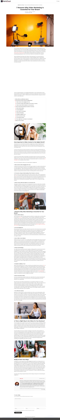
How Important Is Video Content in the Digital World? (24, 100)
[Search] (57, 1)
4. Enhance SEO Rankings (20, 112)
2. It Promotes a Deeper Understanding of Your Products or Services (27, 103)
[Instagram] (43, 389)
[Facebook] (41, 389)
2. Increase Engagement (20, 109)
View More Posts (41, 378)
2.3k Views (33, 11)
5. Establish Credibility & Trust (21, 114)
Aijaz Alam (21, 378)
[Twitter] (42, 389)
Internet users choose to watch (19, 52)
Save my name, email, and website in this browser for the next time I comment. (24, 410)
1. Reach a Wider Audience (20, 108)
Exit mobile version (30, 418)
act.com (20, 217)
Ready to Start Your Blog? (20, 120)
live (43, 265)
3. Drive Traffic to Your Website (21, 111)
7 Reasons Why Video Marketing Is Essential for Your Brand (25, 106)
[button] (58, 1)
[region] (30, 77)
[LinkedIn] (44, 389)
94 (16, 175)
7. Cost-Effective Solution (20, 117)
